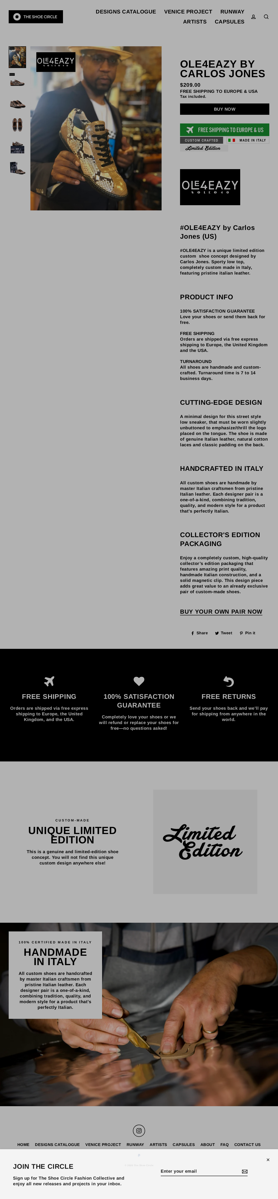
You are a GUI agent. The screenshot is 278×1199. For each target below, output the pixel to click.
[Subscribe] (244, 1171)
